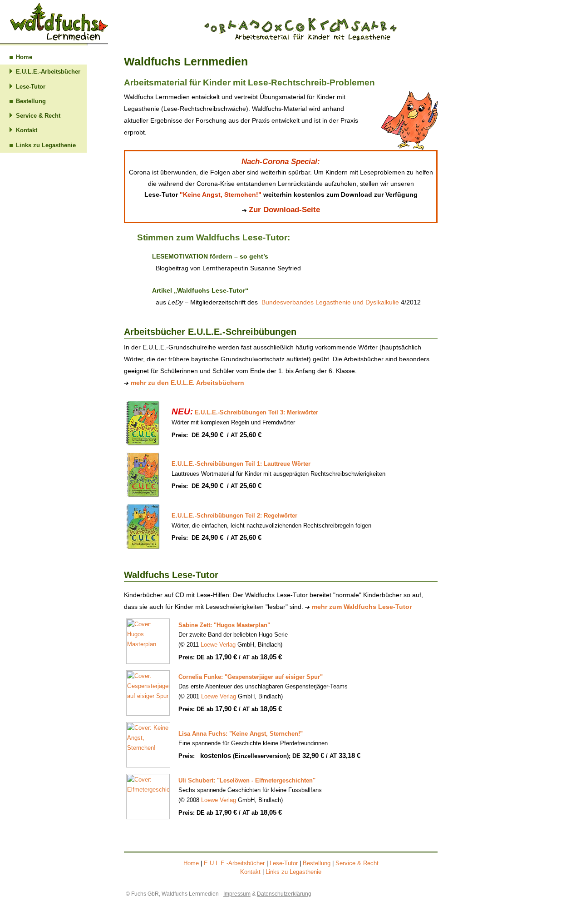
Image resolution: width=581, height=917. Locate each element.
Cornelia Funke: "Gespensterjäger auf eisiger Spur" (250, 676)
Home (24, 57)
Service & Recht (38, 115)
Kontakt (26, 130)
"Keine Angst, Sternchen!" (220, 194)
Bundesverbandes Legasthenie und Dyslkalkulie (330, 302)
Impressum (237, 894)
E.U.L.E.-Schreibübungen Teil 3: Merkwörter (245, 412)
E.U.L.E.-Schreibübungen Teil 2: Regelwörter (234, 515)
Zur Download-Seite (284, 209)
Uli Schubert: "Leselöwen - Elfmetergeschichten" (246, 780)
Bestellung (31, 101)
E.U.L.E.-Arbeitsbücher (48, 71)
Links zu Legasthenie (46, 145)
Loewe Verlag (218, 644)
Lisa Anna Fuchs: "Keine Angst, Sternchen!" (240, 733)
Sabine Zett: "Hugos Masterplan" (224, 625)
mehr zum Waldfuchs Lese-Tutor (362, 606)
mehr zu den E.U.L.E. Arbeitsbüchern (187, 382)
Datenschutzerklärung (284, 894)
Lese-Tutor (30, 86)
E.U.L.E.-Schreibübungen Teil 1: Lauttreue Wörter (241, 463)
